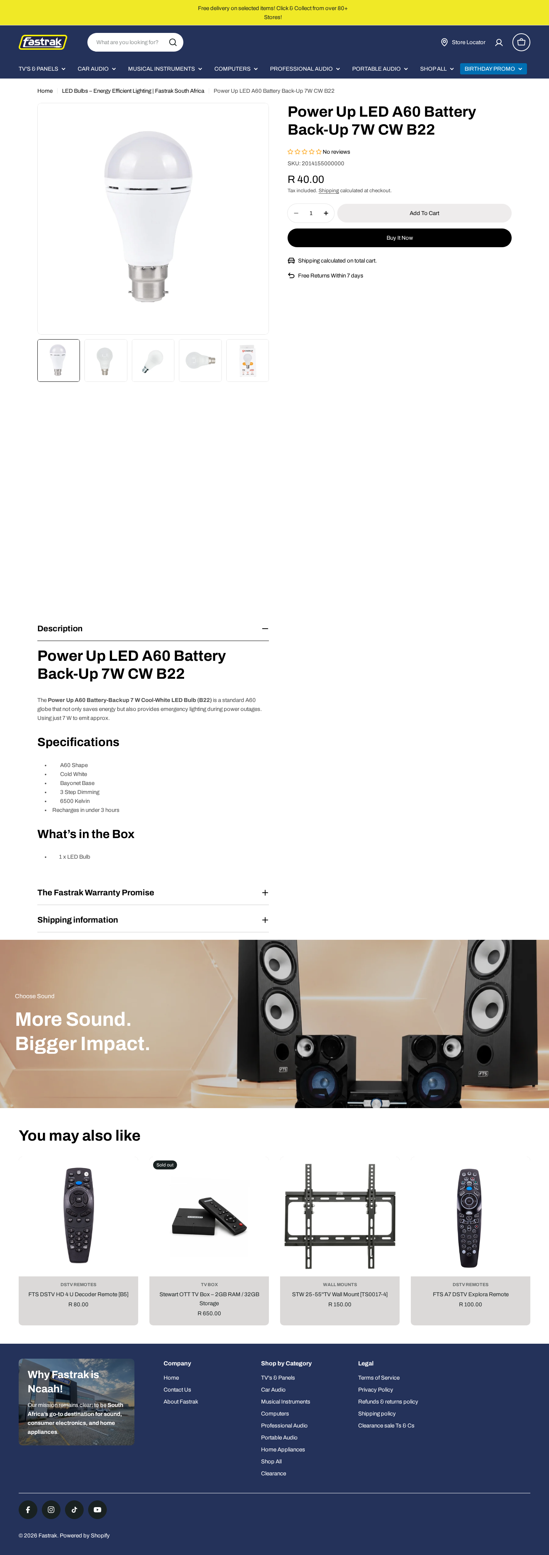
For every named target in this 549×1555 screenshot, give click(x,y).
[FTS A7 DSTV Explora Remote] (470, 1216)
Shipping (329, 190)
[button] (305, 152)
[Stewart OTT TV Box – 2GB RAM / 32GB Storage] (209, 1216)
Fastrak (47, 1536)
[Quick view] (127, 1173)
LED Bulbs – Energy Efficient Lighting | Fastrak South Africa (133, 91)
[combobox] (135, 42)
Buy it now (400, 238)
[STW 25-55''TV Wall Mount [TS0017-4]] (340, 1216)
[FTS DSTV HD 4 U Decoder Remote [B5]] (78, 1216)
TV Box (209, 1284)
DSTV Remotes (78, 1284)
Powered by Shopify (85, 1536)
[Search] (172, 42)
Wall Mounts (340, 1284)
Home (45, 91)
